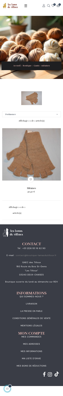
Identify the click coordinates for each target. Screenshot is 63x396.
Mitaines (31, 188)
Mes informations (31, 351)
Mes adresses (31, 344)
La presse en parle (31, 311)
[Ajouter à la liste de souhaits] (31, 179)
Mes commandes (31, 336)
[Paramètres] (44, 5)
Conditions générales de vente (31, 318)
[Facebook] (44, 375)
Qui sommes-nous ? (32, 296)
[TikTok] (56, 374)
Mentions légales (31, 325)
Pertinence (10, 114)
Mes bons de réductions (31, 365)
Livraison (31, 303)
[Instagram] (50, 375)
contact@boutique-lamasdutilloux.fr (36, 255)
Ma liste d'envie (31, 358)
